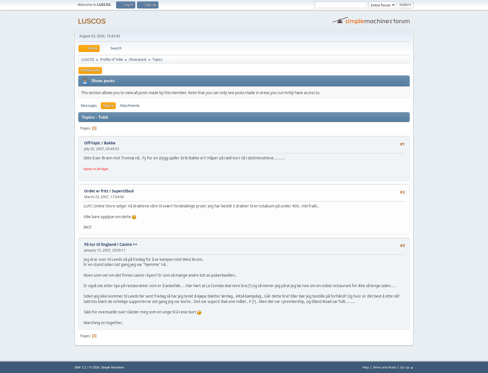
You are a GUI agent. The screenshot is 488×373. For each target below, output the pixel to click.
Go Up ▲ (406, 367)
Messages (89, 105)
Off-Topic (92, 143)
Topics (108, 105)
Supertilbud (123, 191)
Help (365, 367)
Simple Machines (112, 367)
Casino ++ (128, 244)
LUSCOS (92, 21)
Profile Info (90, 70)
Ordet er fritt (96, 191)
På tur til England (100, 244)
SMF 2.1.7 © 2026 (87, 367)
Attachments (130, 105)
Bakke (110, 143)
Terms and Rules (384, 367)
